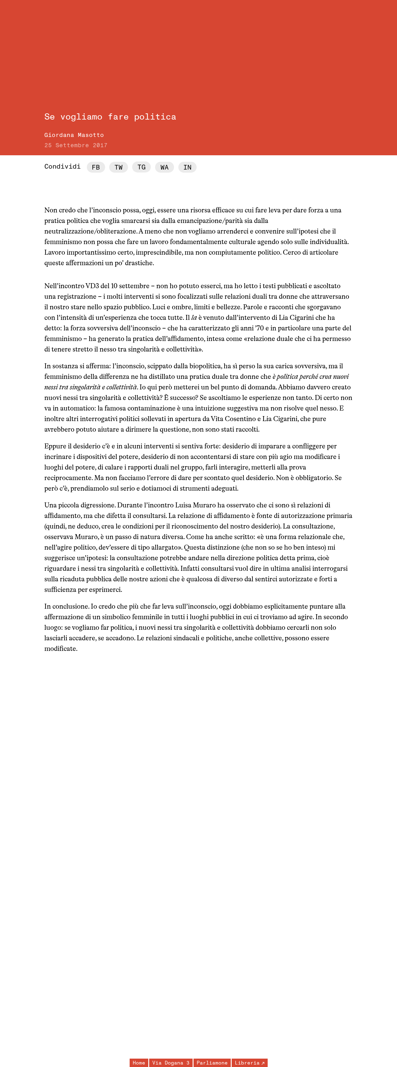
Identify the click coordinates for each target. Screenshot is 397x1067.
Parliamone (212, 1062)
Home (139, 1062)
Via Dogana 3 (171, 1062)
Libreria (247, 1062)
